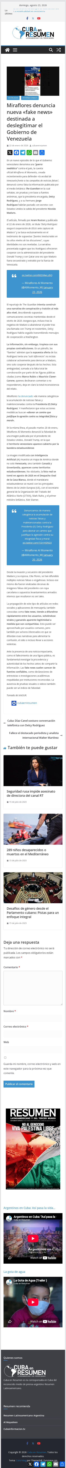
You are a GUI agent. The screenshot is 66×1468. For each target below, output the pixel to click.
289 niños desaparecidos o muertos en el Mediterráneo (28, 852)
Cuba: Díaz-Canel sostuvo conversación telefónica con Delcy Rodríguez (31, 723)
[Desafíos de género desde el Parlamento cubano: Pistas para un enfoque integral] (33, 874)
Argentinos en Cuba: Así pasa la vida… (29, 1208)
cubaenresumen (39, 145)
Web (6, 1042)
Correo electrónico (16, 1026)
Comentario (12, 967)
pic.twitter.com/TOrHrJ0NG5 (37, 542)
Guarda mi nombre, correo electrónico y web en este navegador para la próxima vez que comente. (32, 1068)
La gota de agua (14, 1272)
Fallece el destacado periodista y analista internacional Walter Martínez (34, 735)
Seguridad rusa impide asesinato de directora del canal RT (31, 793)
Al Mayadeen (11, 1422)
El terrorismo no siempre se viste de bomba (36, 10)
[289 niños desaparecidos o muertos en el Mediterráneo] (33, 816)
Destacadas (13, 98)
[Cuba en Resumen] (7, 50)
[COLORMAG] (25, 1365)
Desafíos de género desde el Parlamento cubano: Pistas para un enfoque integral (33, 912)
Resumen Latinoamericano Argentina (24, 1415)
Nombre (10, 1011)
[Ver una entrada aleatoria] (58, 50)
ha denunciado (25, 396)
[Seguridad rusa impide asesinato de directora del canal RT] (33, 757)
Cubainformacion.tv (14, 1428)
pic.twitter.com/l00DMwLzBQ (37, 275)
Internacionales (29, 98)
